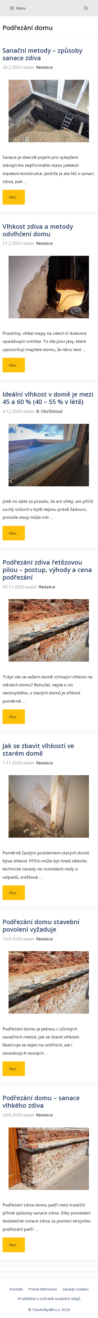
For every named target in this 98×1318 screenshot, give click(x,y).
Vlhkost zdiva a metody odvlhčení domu (38, 230)
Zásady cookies (75, 1288)
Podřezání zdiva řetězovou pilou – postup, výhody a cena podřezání (47, 569)
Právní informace (42, 1288)
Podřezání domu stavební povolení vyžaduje (41, 925)
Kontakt (16, 1288)
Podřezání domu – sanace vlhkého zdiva (41, 1101)
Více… (14, 197)
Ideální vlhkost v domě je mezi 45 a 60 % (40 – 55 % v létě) (48, 398)
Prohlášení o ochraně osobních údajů (49, 1298)
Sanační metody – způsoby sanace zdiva (42, 54)
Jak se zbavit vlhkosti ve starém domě (38, 749)
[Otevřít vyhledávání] (86, 8)
